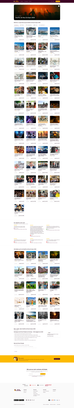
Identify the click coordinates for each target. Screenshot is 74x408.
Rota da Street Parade (50, 336)
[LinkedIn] (26, 400)
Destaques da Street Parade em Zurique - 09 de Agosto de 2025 (53, 334)
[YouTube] (30, 400)
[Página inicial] (16, 1)
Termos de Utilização (34, 376)
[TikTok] (33, 400)
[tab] (16, 25)
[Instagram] (32, 400)
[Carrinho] (49, 1)
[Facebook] (28, 400)
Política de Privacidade (42, 375)
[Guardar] (59, 6)
